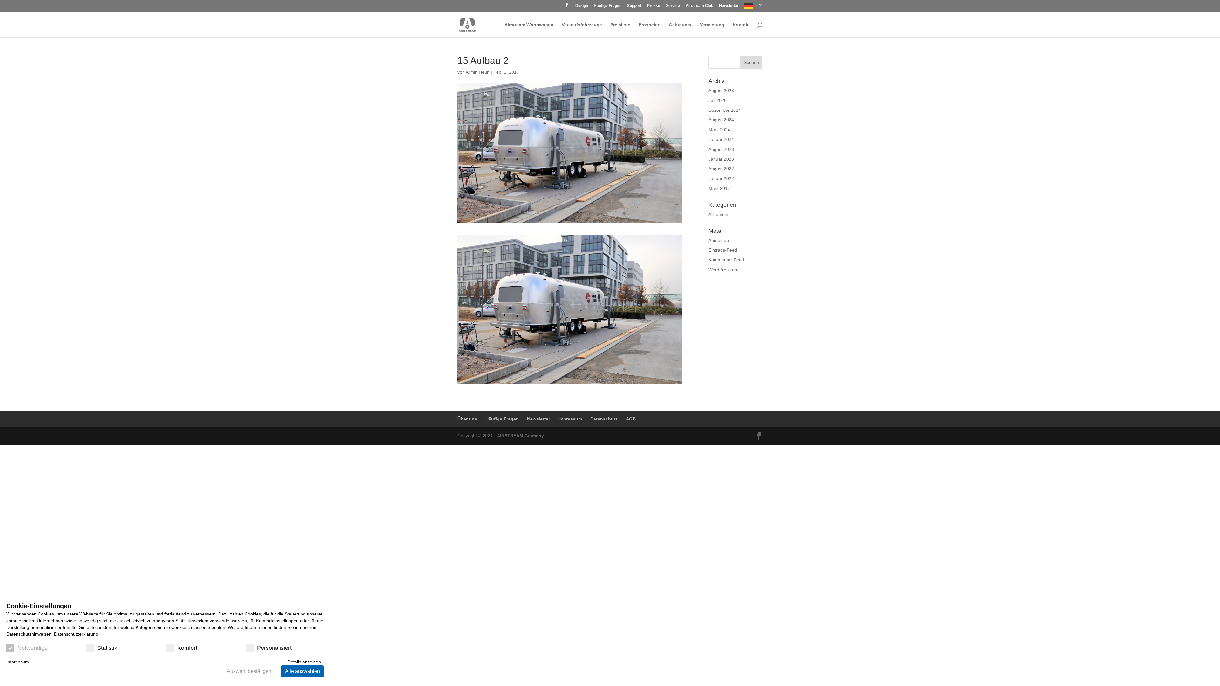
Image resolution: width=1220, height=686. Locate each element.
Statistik (107, 648)
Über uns (467, 418)
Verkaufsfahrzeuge (582, 25)
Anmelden (718, 240)
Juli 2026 (717, 100)
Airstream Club (699, 6)
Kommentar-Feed (726, 259)
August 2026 (721, 90)
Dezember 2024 (724, 110)
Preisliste (620, 25)
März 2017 (719, 188)
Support (634, 6)
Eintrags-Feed (722, 249)
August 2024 (721, 119)
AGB (631, 418)
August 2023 (721, 149)
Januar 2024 (721, 139)
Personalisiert (274, 648)
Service (673, 6)
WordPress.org (723, 269)
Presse (653, 6)
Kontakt (741, 25)
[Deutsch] (753, 7)
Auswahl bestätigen (249, 671)
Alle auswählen (302, 671)
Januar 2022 (721, 178)
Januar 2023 (721, 159)
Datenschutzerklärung (76, 633)
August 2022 (721, 168)
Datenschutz (604, 418)
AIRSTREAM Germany (520, 435)
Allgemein (718, 214)
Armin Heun (478, 72)
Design (581, 6)
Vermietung (712, 25)
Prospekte (650, 25)
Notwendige (32, 648)
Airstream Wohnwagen (529, 25)
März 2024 (719, 129)
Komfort (187, 648)
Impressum (570, 418)
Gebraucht (680, 25)
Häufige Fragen (607, 6)
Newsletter (729, 6)
